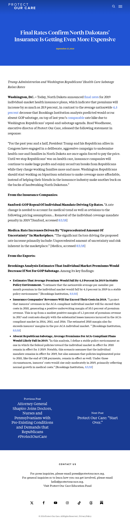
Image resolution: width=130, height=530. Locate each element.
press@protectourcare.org (88, 473)
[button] (120, 6)
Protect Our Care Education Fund (71, 485)
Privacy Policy (85, 516)
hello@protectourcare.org (67, 481)
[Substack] (101, 505)
